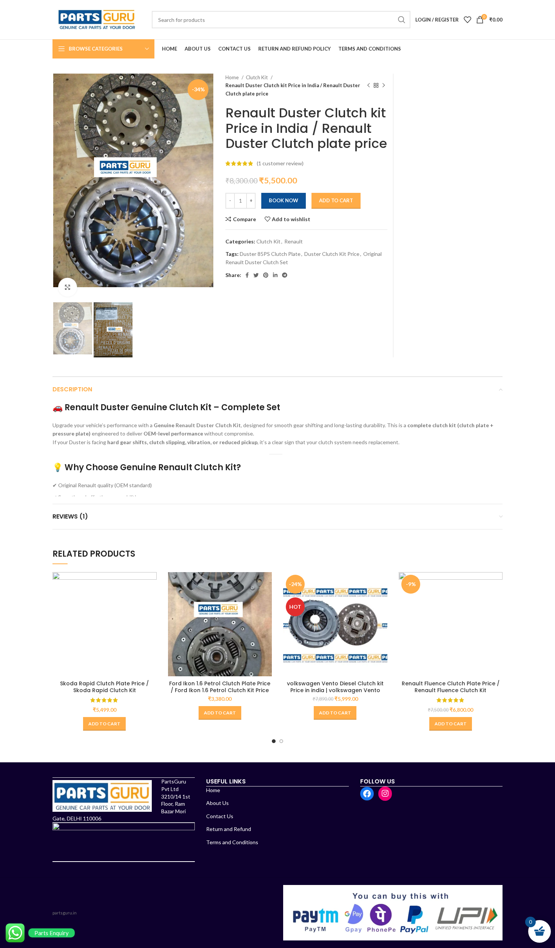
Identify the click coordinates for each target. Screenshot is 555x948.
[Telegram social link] (285, 275)
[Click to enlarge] (67, 287)
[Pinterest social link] (266, 275)
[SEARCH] (401, 19)
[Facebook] (367, 793)
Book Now (283, 200)
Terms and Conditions (232, 842)
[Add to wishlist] (151, 618)
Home (232, 77)
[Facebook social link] (247, 275)
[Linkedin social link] (275, 275)
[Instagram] (385, 793)
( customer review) (280, 163)
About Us (217, 803)
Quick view (151, 601)
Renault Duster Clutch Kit (208, 425)
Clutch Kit (257, 77)
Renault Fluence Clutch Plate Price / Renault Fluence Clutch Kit (450, 687)
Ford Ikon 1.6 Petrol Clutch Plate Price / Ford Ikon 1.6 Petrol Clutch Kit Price (219, 687)
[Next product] (383, 85)
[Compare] (151, 584)
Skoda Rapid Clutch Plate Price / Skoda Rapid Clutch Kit (104, 687)
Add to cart (336, 200)
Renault (293, 241)
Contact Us (219, 816)
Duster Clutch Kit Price (331, 254)
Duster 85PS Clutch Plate (270, 254)
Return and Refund (228, 829)
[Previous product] (368, 85)
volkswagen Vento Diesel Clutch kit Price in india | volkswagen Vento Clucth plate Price (335, 690)
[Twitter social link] (256, 275)
